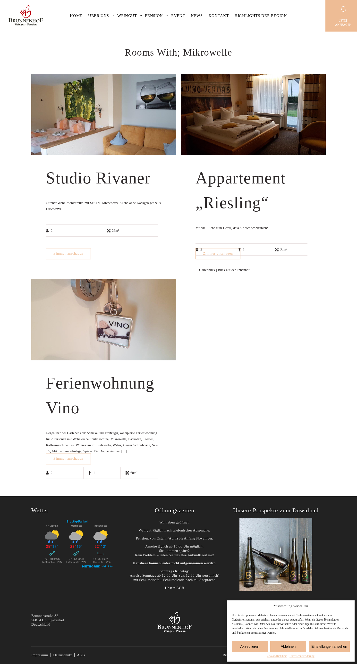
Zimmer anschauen (68, 253)
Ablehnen (288, 646)
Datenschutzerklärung (301, 656)
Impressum (39, 655)
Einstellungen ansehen (329, 646)
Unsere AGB (174, 588)
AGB (81, 655)
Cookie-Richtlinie (277, 656)
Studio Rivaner (98, 178)
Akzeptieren (249, 646)
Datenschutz (62, 655)
